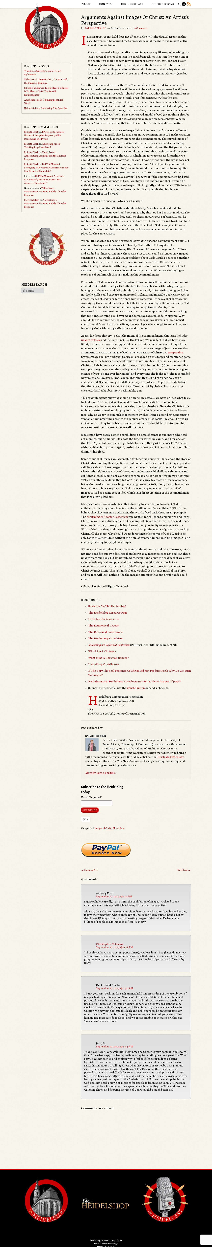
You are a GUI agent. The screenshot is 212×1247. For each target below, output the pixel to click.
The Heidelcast (132, 3)
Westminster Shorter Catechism (107, 516)
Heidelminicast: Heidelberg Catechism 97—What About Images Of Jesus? (134, 681)
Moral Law (118, 828)
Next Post (183, 870)
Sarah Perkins (95, 28)
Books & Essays (163, 3)
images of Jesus (90, 340)
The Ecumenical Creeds (103, 625)
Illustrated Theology (170, 757)
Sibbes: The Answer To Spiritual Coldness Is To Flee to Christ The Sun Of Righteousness (46, 91)
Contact (105, 3)
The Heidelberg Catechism (105, 638)
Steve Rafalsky (31, 200)
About (86, 3)
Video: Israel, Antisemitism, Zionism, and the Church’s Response (45, 156)
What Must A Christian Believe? (108, 657)
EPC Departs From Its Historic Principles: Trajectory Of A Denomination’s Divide (44, 135)
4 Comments (140, 28)
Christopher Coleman (109, 944)
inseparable (175, 352)
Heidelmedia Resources (103, 619)
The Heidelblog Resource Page (107, 612)
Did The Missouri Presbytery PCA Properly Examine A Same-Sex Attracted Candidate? (46, 167)
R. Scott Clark (31, 132)
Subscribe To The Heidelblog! (107, 606)
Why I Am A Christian (102, 651)
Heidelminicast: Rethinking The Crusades (45, 108)
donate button (136, 688)
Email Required (91, 797)
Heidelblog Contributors (103, 664)
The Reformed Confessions (105, 632)
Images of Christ (103, 828)
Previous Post (89, 870)
